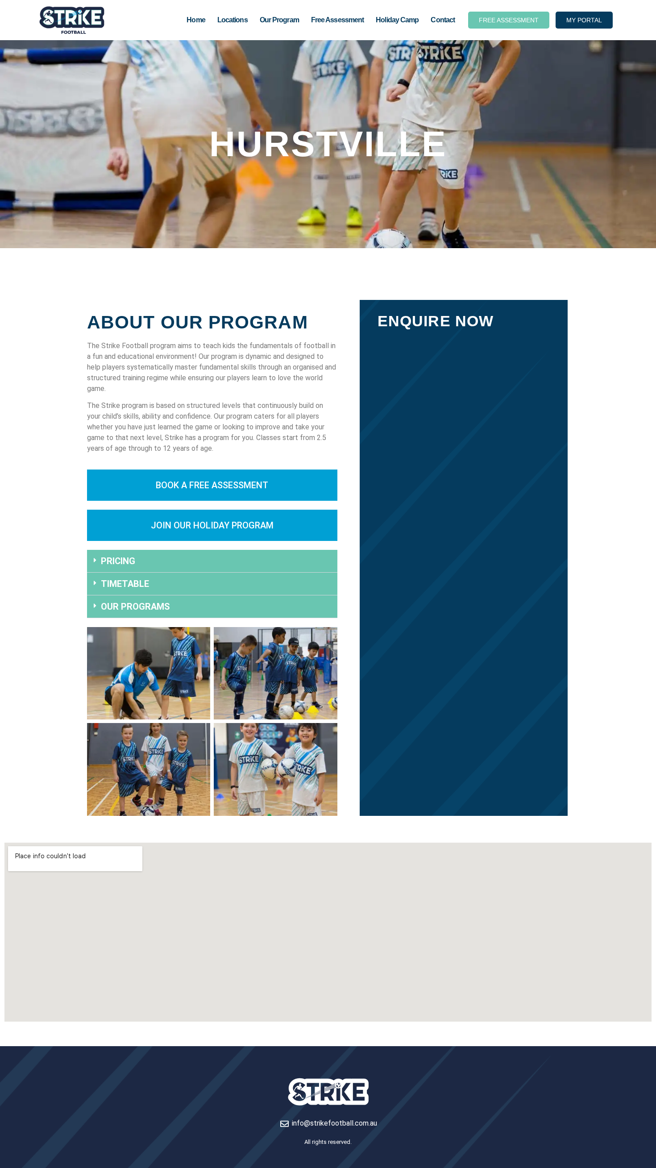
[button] (212, 561)
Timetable (125, 583)
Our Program (279, 20)
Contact (443, 20)
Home (196, 20)
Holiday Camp (397, 20)
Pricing (118, 561)
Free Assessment (337, 20)
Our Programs (135, 606)
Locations (232, 20)
